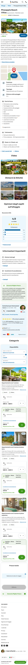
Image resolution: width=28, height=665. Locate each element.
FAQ (3, 314)
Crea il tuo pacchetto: (18, 410)
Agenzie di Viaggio (6, 622)
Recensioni (14, 227)
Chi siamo (4, 607)
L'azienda (3, 627)
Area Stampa (4, 624)
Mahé (9, 5)
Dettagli (5, 265)
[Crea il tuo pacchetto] (21, 425)
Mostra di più (7, 244)
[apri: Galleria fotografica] (14, 26)
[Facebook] (2, 645)
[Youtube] (7, 645)
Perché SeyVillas (14, 314)
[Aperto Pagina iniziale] (14, 2)
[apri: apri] (26, 2)
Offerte (17, 151)
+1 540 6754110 (10, 651)
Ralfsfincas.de (5, 642)
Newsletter (4, 636)
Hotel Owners (5, 619)
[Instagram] (4, 645)
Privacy (3, 630)
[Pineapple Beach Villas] (14, 167)
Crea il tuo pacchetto (20, 662)
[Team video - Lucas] (23, 307)
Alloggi (3, 5)
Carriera (3, 639)
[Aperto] (2, 2)
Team (2, 610)
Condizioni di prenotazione (9, 420)
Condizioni (4, 633)
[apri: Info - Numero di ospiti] (26, 354)
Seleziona (23, 35)
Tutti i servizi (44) (7, 151)
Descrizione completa (8, 62)
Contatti (7, 314)
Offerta (14, 587)
